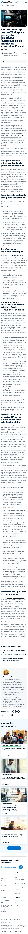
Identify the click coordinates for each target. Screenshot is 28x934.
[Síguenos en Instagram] (5, 931)
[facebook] (16, 711)
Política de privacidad (15, 919)
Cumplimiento (4, 919)
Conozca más (5, 755)
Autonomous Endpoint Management (20, 884)
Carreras (3, 883)
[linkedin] (13, 711)
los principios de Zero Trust (17, 255)
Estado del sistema (5, 902)
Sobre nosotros (5, 873)
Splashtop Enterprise (20, 887)
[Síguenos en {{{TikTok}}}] (21, 931)
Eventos (3, 880)
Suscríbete (17, 715)
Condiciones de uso (6, 922)
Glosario (3, 890)
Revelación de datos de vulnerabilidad (7, 906)
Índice (4, 61)
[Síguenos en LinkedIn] (2, 931)
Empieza (17, 897)
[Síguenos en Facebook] (10, 931)
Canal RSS (6, 715)
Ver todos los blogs (14, 848)
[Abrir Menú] (25, 2)
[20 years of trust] (16, 2)
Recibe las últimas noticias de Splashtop (11, 861)
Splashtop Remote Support (19, 880)
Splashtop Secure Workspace (15, 598)
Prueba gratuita (18, 900)
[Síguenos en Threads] (8, 931)
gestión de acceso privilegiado (12, 137)
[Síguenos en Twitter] (13, 931)
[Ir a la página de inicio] (6, 2)
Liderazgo (3, 878)
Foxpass (17, 889)
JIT (12, 524)
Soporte (3, 897)
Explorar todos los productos (19, 892)
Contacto (3, 888)
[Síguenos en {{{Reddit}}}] (18, 931)
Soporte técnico (5, 900)
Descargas (17, 902)
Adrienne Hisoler (8, 53)
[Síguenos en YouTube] (16, 931)
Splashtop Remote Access (19, 876)
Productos (18, 873)
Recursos (3, 885)
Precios (16, 905)
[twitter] (18, 711)
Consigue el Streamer (6, 909)
